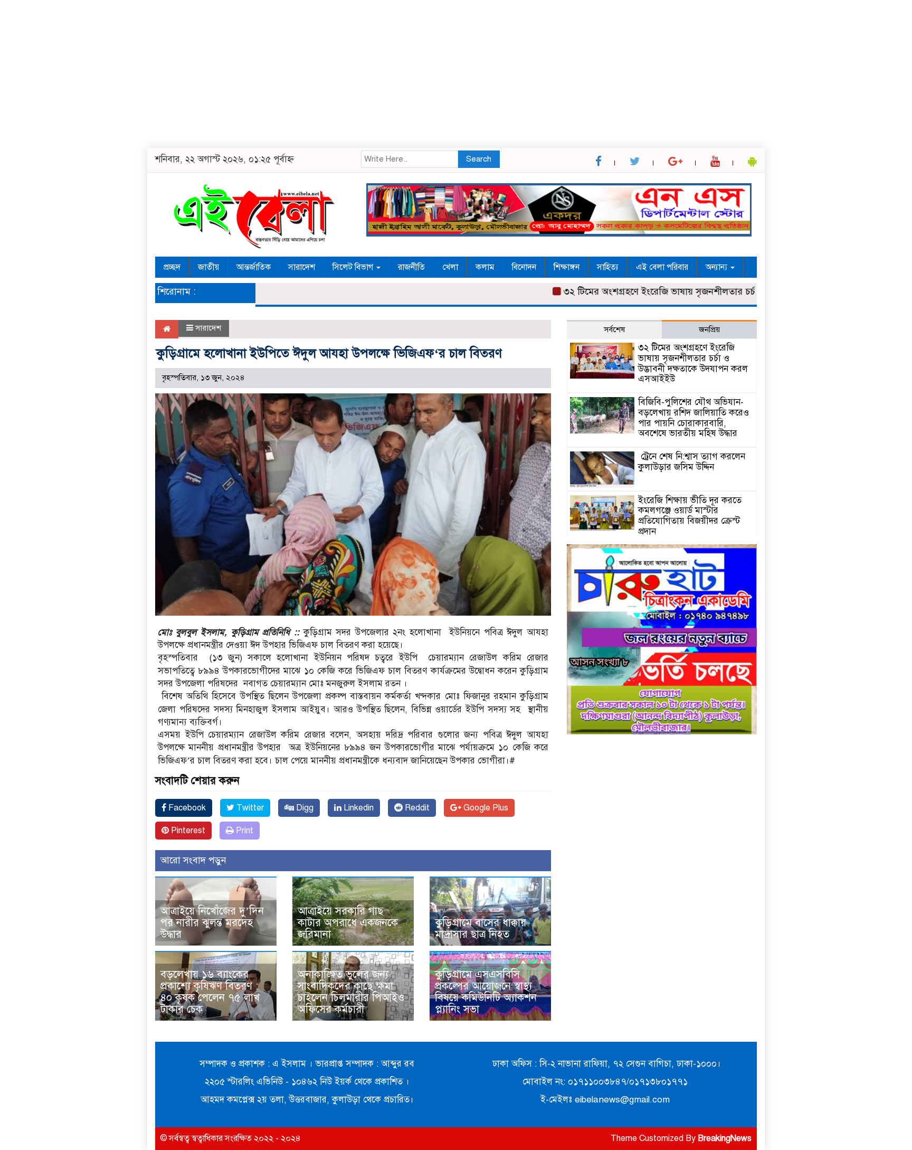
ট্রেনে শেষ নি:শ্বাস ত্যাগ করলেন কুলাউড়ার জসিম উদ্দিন (691, 462)
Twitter (249, 808)
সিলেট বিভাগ (353, 267)
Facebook (186, 808)
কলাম (485, 267)
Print (243, 830)
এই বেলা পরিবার (662, 267)
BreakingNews (725, 1138)
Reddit (416, 808)
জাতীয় (208, 267)
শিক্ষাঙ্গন (567, 267)
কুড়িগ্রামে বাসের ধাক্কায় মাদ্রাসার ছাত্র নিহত (480, 928)
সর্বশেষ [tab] (614, 329)
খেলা (450, 267)
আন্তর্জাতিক (253, 267)
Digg (304, 808)
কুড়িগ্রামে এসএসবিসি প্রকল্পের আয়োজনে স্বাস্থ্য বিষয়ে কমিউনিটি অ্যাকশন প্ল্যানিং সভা (486, 992)
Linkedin (357, 808)
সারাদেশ (301, 267)
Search (478, 159)
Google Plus (484, 808)
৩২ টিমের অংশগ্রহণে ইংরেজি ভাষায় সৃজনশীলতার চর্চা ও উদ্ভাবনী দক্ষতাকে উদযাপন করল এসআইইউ (720, 291)
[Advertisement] (316, 74)
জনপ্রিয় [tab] (709, 329)
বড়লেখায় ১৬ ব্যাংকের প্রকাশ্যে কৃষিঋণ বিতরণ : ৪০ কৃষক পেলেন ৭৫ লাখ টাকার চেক (210, 992)
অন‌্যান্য (717, 267)
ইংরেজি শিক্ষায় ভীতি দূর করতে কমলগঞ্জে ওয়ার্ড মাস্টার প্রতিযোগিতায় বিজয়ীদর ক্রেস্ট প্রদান (690, 516)
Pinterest (187, 830)
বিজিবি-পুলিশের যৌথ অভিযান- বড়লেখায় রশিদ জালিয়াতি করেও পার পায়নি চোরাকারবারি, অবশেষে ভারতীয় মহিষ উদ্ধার (693, 418)
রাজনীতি (411, 267)
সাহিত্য (608, 267)
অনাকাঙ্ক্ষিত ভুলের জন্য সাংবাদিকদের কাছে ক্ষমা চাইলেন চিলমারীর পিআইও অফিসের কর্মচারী (351, 992)
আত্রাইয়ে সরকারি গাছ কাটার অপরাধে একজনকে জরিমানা (348, 922)
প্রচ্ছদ (172, 267)
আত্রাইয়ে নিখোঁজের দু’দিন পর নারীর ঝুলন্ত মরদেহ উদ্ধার (212, 922)
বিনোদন (524, 267)
